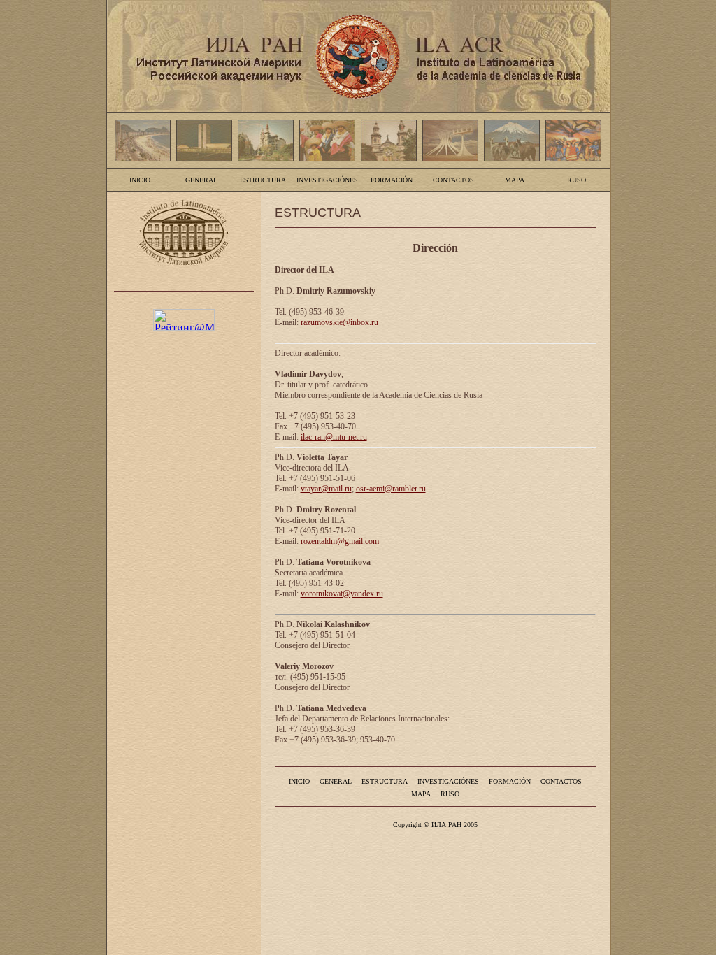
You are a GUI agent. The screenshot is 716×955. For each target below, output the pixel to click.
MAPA (514, 180)
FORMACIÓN (392, 180)
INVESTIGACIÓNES (327, 180)
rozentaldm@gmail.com (340, 541)
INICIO (139, 180)
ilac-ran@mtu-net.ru (334, 437)
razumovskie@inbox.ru (339, 322)
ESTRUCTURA (263, 180)
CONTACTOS (453, 180)
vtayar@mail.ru (326, 489)
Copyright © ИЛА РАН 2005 (435, 824)
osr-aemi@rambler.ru (391, 489)
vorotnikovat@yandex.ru (342, 593)
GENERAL (201, 180)
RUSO (576, 180)
